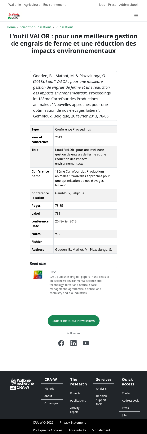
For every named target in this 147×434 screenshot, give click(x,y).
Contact (127, 393)
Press (112, 4)
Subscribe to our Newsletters (73, 321)
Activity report (74, 410)
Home (11, 27)
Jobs (102, 4)
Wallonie (14, 4)
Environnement (54, 4)
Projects (75, 393)
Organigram (52, 403)
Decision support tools (101, 400)
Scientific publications (35, 27)
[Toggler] (136, 15)
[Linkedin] (73, 343)
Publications (65, 27)
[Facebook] (61, 343)
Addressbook (129, 4)
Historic (49, 388)
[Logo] (22, 384)
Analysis (101, 388)
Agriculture (32, 4)
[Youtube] (86, 343)
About (48, 396)
